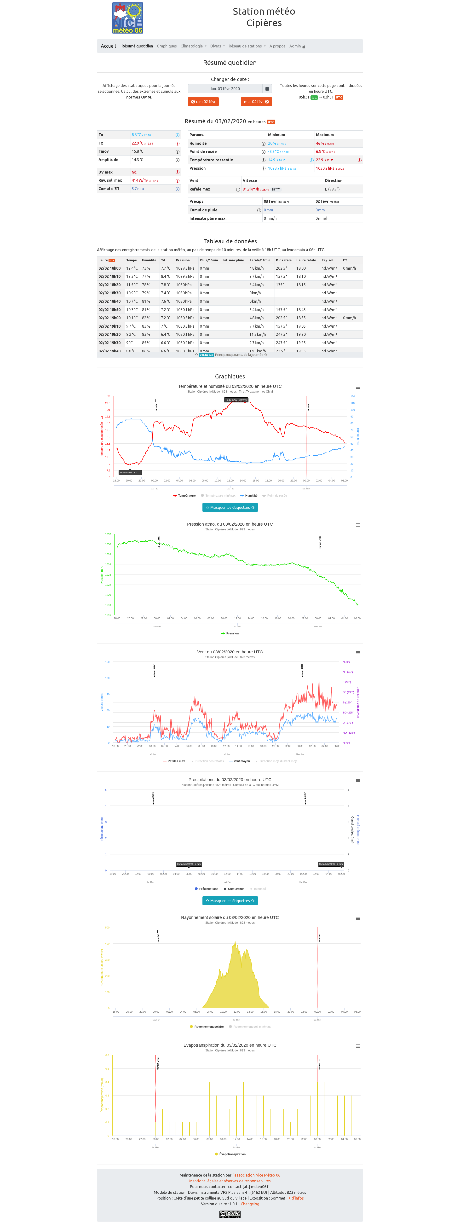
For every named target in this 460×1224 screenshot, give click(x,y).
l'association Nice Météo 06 (256, 1175)
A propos (278, 46)
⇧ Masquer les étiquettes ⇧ (230, 507)
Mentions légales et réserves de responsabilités (230, 1181)
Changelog (250, 1204)
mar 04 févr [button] (254, 101)
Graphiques (167, 46)
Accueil (108, 46)
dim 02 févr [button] (205, 101)
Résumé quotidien (137, 46)
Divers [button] (216, 46)
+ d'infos (296, 1198)
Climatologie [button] (192, 46)
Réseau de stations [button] (246, 46)
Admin (295, 46)
